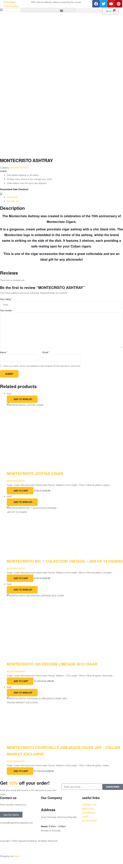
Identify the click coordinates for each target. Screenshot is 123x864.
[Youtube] (111, 3)
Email (46, 352)
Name (4, 352)
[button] (62, 10)
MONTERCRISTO (19, 167)
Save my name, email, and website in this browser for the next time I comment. (42, 365)
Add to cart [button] (21, 490)
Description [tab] (12, 197)
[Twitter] (103, 3)
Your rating (6, 299)
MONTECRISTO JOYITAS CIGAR (35, 473)
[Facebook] (96, 3)
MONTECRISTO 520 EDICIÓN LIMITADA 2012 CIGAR (52, 664)
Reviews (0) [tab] (13, 201)
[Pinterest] (118, 3)
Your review (6, 310)
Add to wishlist (23, 399)
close (16, 856)
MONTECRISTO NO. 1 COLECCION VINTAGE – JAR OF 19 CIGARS (65, 561)
